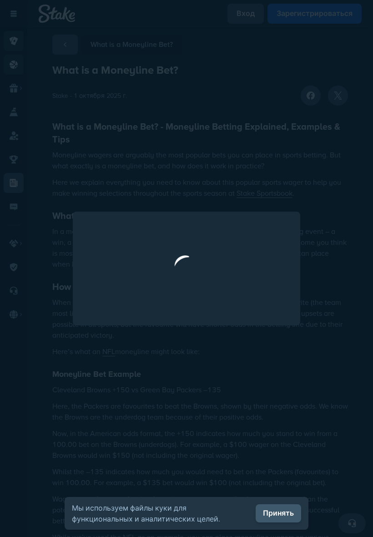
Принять (278, 513)
